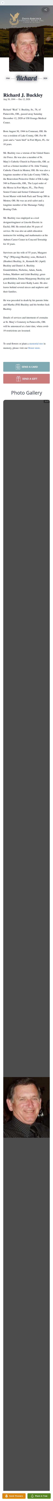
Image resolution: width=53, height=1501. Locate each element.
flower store (34, 347)
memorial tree (36, 343)
